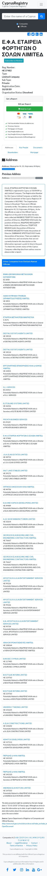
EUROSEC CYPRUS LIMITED (14, 659)
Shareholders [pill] (13, 152)
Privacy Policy (31, 846)
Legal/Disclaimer (21, 843)
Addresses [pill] (9, 148)
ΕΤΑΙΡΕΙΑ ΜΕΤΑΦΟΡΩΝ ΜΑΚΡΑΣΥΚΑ (18, 317)
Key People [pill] (23, 148)
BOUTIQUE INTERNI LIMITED (15, 675)
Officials (23, 26)
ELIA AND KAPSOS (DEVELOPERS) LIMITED (20, 503)
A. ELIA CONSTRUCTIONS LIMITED (17, 723)
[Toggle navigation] (41, 4)
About (8, 843)
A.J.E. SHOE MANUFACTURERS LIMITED (19, 519)
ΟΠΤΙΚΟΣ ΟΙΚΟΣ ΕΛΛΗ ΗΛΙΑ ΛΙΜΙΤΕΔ (18, 487)
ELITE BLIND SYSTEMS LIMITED (16, 403)
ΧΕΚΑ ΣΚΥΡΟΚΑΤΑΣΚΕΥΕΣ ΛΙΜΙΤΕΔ (18, 643)
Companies (23, 24)
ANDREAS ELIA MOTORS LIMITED (17, 788)
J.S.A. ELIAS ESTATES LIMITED (15, 454)
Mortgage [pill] (34, 152)
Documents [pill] (37, 148)
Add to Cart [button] (25, 109)
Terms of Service (16, 846)
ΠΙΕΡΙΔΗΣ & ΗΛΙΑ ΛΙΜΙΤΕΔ (14, 756)
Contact (34, 843)
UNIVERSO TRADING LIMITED (15, 707)
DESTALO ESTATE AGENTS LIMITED (18, 333)
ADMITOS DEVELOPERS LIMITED (16, 740)
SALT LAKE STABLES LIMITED (15, 471)
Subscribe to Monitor (13, 60)
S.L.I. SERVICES (9, 387)
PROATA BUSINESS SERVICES (15, 419)
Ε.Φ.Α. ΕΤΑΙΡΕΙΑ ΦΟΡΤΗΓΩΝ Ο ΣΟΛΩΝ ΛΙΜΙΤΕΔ (23, 436)
